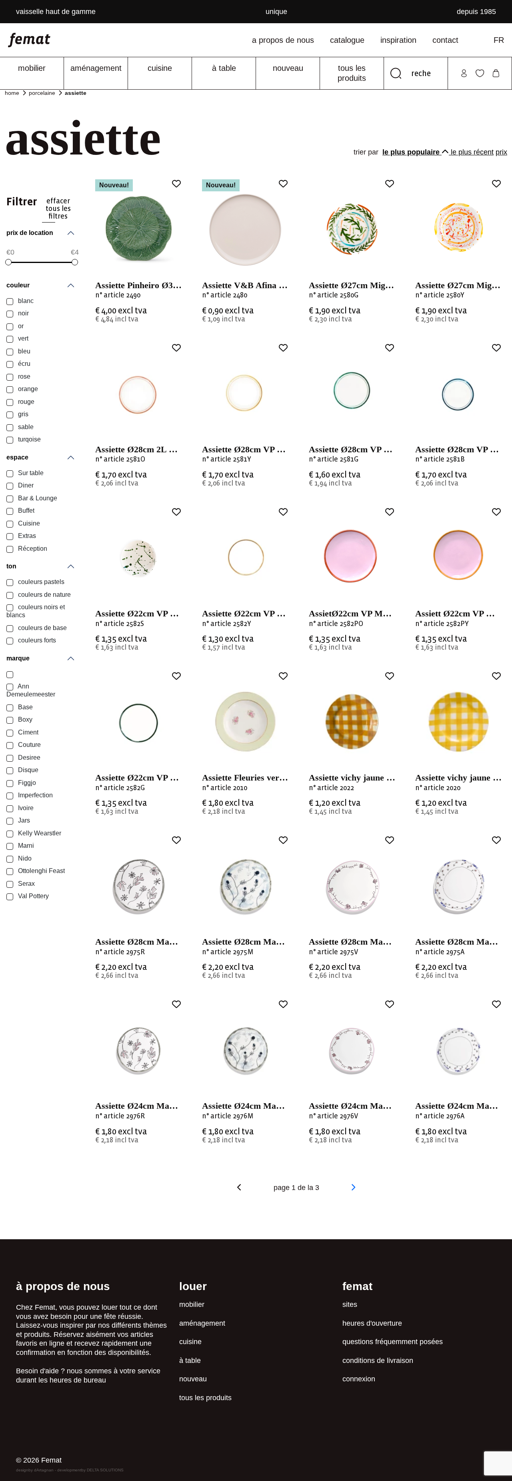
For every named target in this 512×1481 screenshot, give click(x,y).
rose (23, 376)
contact (445, 40)
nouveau (288, 68)
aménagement (96, 68)
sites (349, 1304)
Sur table (30, 473)
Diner (25, 485)
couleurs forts (36, 640)
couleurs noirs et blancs (35, 611)
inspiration (398, 40)
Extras (26, 535)
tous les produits (352, 73)
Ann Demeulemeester (30, 690)
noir (22, 313)
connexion (358, 1379)
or (20, 326)
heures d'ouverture (372, 1323)
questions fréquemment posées (392, 1342)
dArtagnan (44, 1470)
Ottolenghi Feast (40, 870)
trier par (367, 152)
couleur (18, 285)
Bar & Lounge (36, 498)
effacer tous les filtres (58, 208)
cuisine (160, 68)
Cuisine (28, 523)
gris (22, 414)
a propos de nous (283, 40)
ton (11, 566)
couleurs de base (41, 627)
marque (18, 658)
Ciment (27, 732)
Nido (24, 858)
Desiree (28, 757)
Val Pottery (32, 896)
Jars (23, 820)
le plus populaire (412, 152)
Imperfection (34, 795)
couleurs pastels (40, 581)
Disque (27, 770)
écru (23, 363)
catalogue (347, 40)
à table (224, 68)
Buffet (25, 510)
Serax (25, 883)
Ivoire (25, 808)
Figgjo (26, 782)
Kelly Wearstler (38, 833)
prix (501, 152)
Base (24, 707)
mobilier (32, 68)
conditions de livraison (377, 1361)
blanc (25, 300)
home (12, 93)
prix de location (29, 232)
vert (22, 338)
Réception (31, 548)
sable (25, 426)
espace (17, 457)
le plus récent (472, 152)
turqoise (28, 439)
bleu (23, 351)
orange (27, 388)
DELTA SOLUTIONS (105, 1470)
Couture (28, 744)
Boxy (24, 719)
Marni (25, 845)
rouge (25, 401)
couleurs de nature (43, 594)
